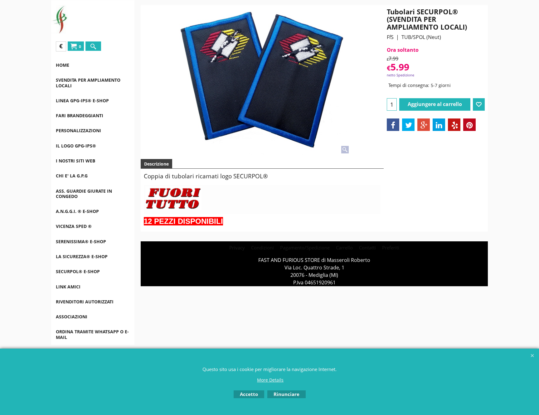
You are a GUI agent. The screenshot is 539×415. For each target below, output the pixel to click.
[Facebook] (393, 124)
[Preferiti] (479, 104)
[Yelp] (454, 124)
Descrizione (156, 164)
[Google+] (423, 124)
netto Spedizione (400, 75)
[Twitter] (408, 124)
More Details (270, 380)
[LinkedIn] (439, 124)
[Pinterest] (469, 124)
